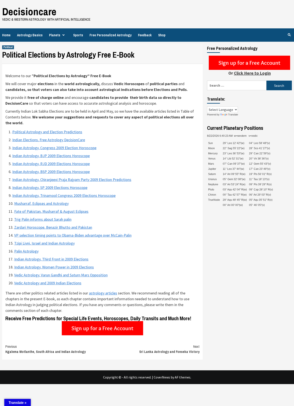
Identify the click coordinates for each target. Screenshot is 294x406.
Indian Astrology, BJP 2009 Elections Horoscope (51, 155)
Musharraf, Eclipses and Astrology (41, 203)
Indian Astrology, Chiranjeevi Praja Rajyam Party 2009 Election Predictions (71, 179)
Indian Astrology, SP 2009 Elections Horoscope (49, 187)
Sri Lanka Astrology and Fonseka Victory (169, 349)
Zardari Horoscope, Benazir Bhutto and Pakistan (53, 227)
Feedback (145, 35)
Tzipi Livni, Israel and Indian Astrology (44, 243)
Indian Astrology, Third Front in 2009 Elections (51, 259)
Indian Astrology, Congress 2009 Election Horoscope (54, 147)
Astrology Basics (30, 35)
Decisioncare (29, 11)
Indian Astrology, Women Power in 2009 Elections (54, 267)
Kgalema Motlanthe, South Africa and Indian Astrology (45, 349)
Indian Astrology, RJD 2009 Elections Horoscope (51, 163)
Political (8, 47)
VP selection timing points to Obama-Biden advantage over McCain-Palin (73, 235)
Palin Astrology (26, 251)
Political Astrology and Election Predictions (47, 131)
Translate (233, 114)
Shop (162, 35)
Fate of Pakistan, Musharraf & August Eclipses (51, 211)
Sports (78, 35)
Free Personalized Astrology (111, 35)
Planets (54, 35)
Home (6, 35)
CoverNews (162, 377)
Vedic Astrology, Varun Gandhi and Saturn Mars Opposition (61, 275)
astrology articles (103, 293)
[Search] (289, 35)
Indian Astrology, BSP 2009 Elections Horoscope (51, 171)
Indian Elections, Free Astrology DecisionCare (48, 139)
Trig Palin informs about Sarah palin (42, 219)
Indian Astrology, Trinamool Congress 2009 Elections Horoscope (64, 195)
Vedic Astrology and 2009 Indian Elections (47, 282)
